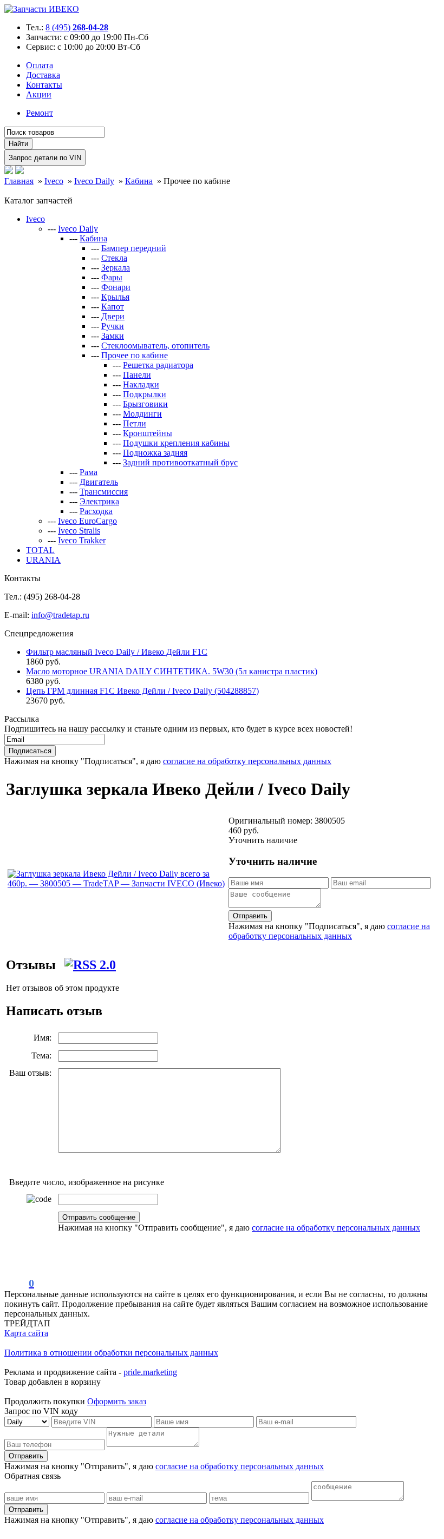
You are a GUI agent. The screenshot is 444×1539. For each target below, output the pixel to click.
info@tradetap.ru (60, 615)
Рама (88, 472)
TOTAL (40, 550)
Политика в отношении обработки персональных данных (111, 1352)
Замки (112, 335)
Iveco (35, 218)
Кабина (93, 238)
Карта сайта (26, 1333)
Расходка (96, 511)
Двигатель (99, 481)
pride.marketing (150, 1372)
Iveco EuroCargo (87, 520)
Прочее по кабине (134, 355)
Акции (38, 94)
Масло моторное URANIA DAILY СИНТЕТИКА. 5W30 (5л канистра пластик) (171, 671)
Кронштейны (147, 433)
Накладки (141, 384)
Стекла (114, 257)
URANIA (43, 559)
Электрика (99, 501)
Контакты (44, 84)
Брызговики (145, 404)
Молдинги (142, 413)
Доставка (43, 75)
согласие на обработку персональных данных (247, 761)
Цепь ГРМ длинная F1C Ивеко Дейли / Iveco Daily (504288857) (142, 690)
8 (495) (76, 27)
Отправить (250, 916)
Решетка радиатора (158, 365)
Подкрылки (144, 394)
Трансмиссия (104, 491)
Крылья (115, 296)
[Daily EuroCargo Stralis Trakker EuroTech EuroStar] (27, 1421)
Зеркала (115, 267)
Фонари (115, 287)
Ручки (112, 326)
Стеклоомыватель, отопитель (155, 345)
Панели (137, 374)
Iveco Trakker (82, 540)
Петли (134, 423)
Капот (112, 306)
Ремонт (39, 112)
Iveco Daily (78, 228)
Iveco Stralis (79, 530)
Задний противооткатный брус (180, 462)
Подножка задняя (155, 452)
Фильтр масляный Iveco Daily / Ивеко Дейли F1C (116, 651)
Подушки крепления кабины (176, 443)
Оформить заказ (116, 1401)
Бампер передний (133, 248)
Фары (111, 277)
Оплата (39, 65)
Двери (113, 316)
